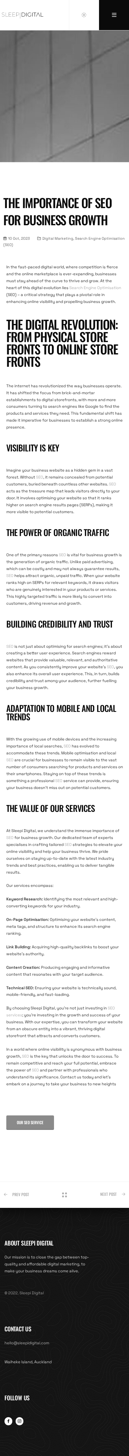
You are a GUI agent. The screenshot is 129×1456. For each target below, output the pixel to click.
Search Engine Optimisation (95, 287)
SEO (39, 477)
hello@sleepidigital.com (26, 1342)
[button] (30, 1122)
